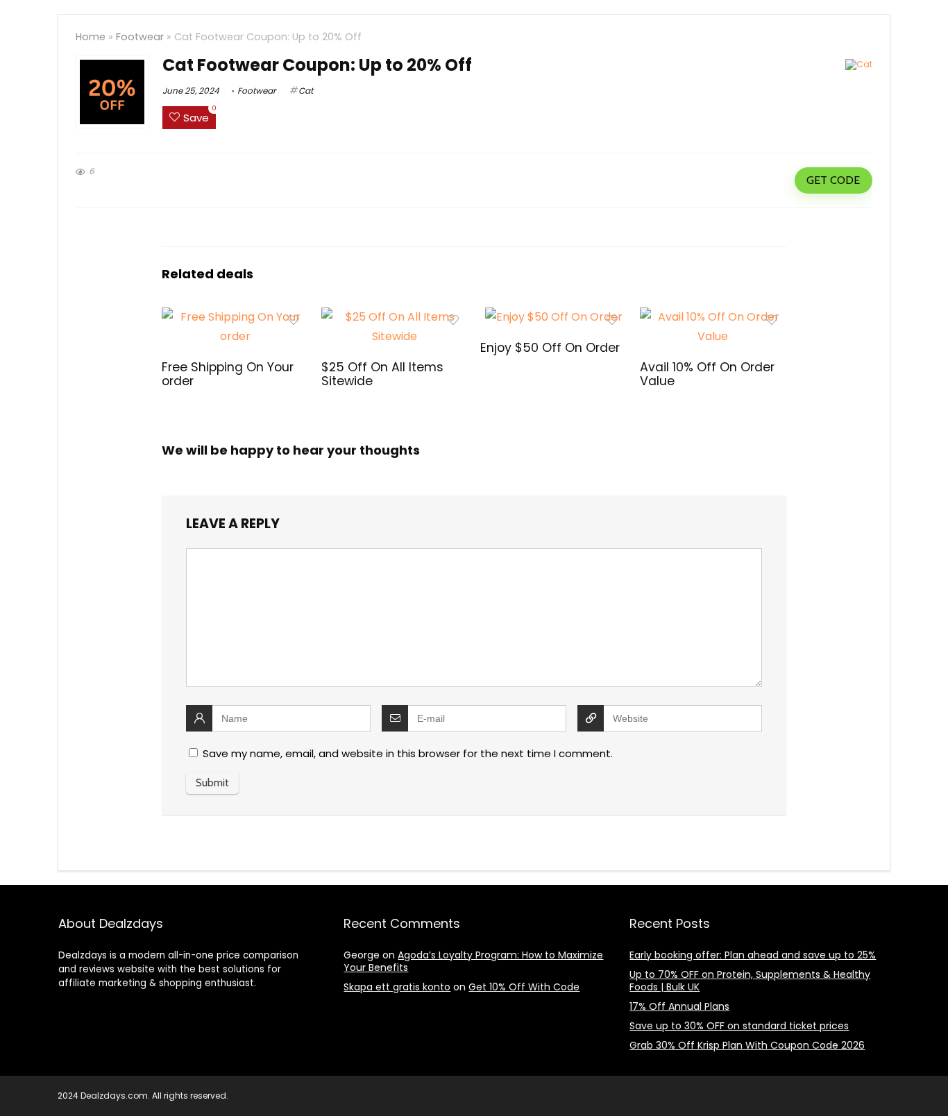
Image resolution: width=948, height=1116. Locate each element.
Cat (305, 90)
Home (90, 37)
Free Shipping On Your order (228, 374)
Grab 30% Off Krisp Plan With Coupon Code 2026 (747, 1045)
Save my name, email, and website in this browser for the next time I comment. (408, 753)
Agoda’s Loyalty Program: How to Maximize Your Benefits (473, 961)
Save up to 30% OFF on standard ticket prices (739, 1026)
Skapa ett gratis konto (397, 987)
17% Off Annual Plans (679, 1006)
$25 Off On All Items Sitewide (382, 374)
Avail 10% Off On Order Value (707, 374)
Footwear (140, 37)
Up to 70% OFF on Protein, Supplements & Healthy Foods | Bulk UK (749, 980)
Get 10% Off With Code (523, 987)
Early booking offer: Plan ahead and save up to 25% (752, 955)
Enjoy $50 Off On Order (550, 347)
